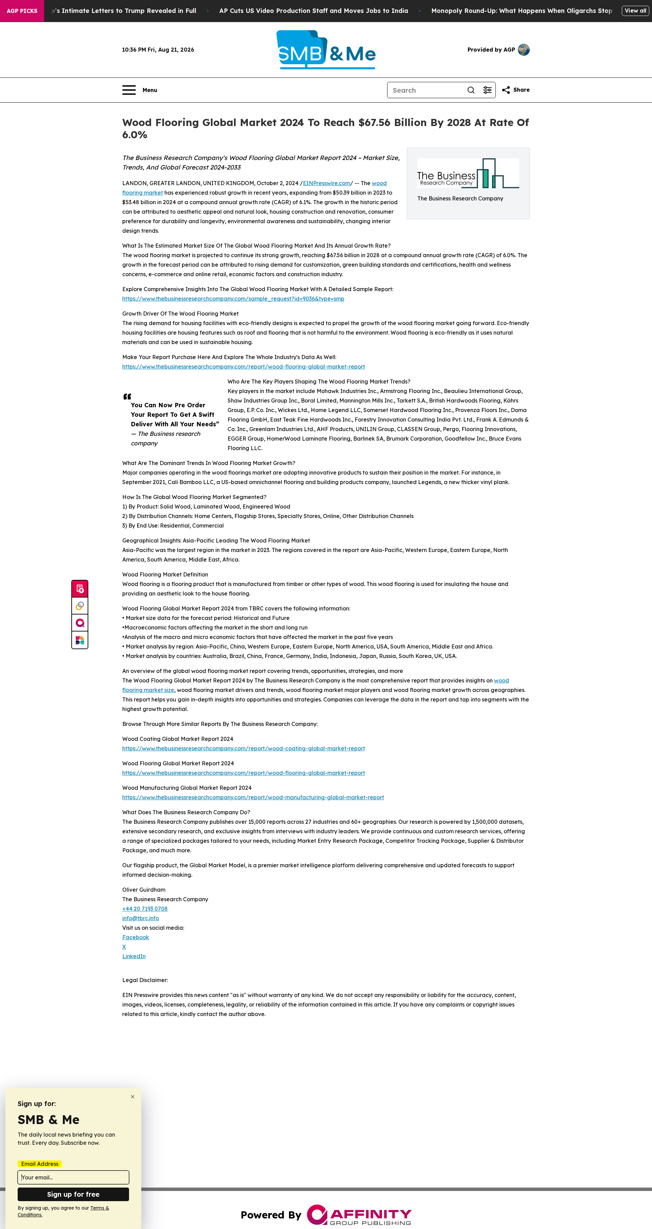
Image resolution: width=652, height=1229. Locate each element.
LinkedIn (134, 956)
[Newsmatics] (80, 639)
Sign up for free (73, 1194)
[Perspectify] (80, 606)
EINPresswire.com (326, 183)
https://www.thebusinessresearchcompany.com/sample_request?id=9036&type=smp (233, 298)
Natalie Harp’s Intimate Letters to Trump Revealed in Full (105, 11)
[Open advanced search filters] (487, 90)
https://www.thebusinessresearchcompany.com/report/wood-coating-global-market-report (243, 748)
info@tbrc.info (140, 918)
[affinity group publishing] (80, 622)
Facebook (135, 937)
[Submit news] (80, 589)
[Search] (471, 90)
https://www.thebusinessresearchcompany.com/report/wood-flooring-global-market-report (243, 366)
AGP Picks (22, 10)
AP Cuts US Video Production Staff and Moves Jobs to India (313, 11)
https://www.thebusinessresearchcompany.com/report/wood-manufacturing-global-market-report (253, 797)
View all (635, 10)
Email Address (39, 1163)
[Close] (132, 1096)
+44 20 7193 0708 (145, 908)
